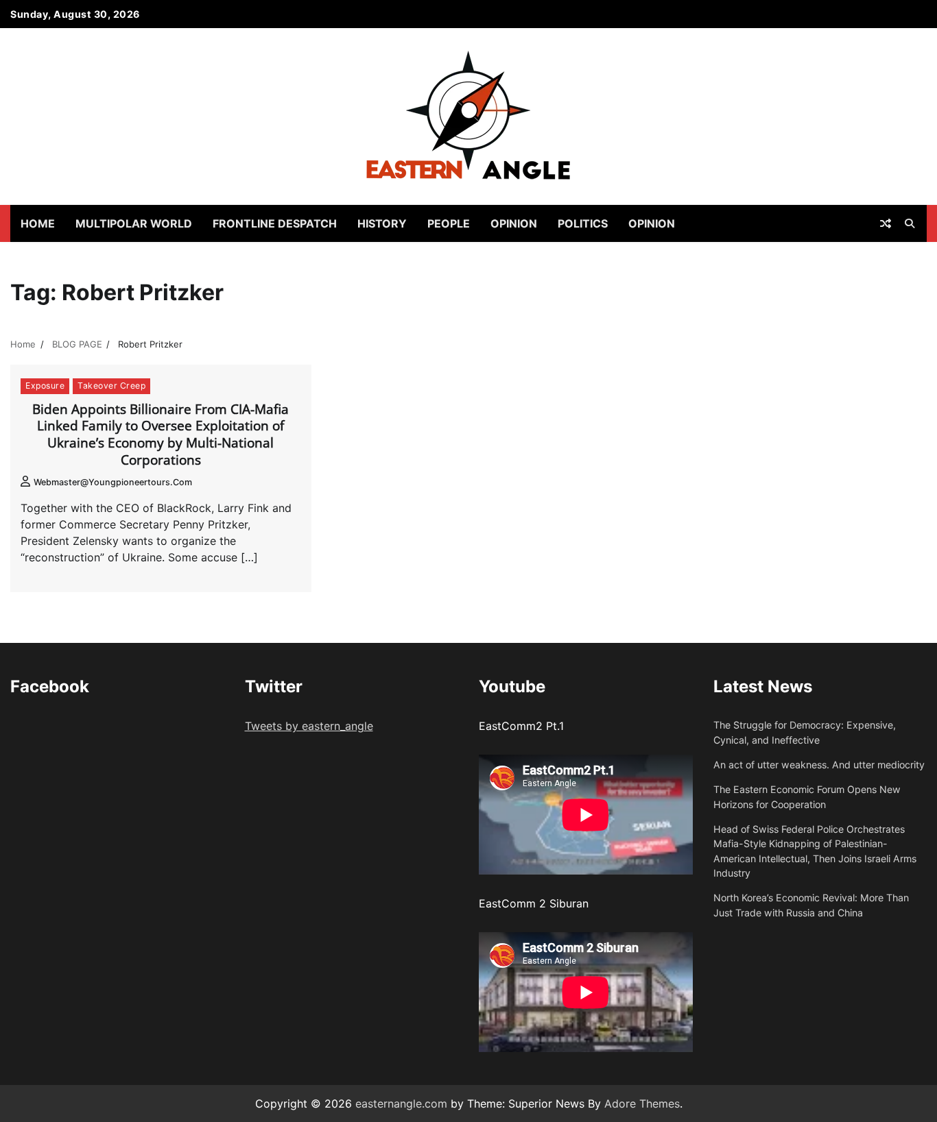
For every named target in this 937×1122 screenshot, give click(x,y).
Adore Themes (642, 1103)
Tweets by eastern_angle (309, 726)
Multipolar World (133, 223)
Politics (583, 223)
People (448, 223)
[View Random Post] (885, 223)
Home (38, 223)
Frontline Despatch (275, 223)
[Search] (909, 223)
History (382, 223)
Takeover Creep (111, 385)
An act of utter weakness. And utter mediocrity (819, 764)
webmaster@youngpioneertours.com (113, 482)
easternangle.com (401, 1103)
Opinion (513, 223)
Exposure (44, 385)
